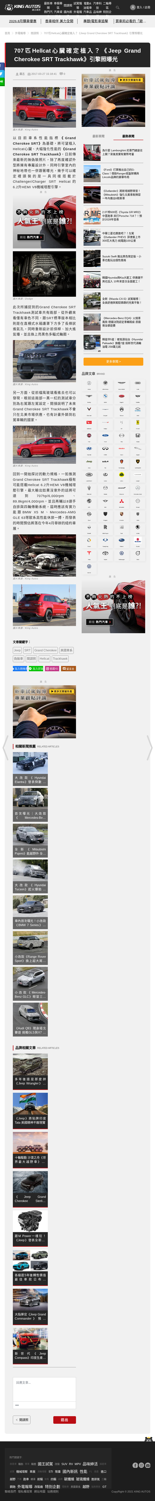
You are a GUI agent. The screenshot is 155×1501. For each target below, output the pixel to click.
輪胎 (20, 1464)
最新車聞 (48, 5)
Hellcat (44, 658)
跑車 (26, 1479)
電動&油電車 (87, 5)
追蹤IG (54, 668)
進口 (103, 1471)
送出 (64, 1420)
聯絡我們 (10, 1491)
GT (104, 1486)
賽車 (27, 1464)
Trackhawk (60, 658)
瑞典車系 (95, 1486)
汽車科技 (97, 5)
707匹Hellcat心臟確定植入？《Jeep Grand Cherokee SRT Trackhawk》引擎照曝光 (93, 33)
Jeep (17, 650)
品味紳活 (97, 14)
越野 (13, 1479)
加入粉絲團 (21, 668)
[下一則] (149, 748)
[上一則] (5, 748)
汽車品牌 (87, 14)
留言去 (70, 668)
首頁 (7, 33)
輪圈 (33, 1464)
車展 (32, 1471)
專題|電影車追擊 (95, 21)
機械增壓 (22, 1471)
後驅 (46, 1479)
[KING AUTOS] (23, 7)
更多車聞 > (113, 361)
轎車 (33, 1479)
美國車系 (66, 650)
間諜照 (68, 5)
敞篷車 (13, 1464)
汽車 (19, 1479)
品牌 (60, 1479)
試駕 (12, 1471)
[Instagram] (141, 1465)
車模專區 (58, 5)
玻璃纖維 (83, 1479)
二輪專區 (107, 5)
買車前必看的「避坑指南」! (132, 21)
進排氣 (95, 1479)
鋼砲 (13, 1486)
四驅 (53, 1479)
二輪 (104, 1479)
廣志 (22, 73)
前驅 (40, 1479)
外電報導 (78, 14)
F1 (90, 1471)
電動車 (65, 1486)
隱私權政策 (25, 1491)
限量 (58, 1471)
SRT (27, 650)
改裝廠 (38, 1486)
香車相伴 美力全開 (59, 21)
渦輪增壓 (41, 1471)
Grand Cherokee (45, 650)
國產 (96, 1471)
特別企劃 (107, 14)
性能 (83, 1472)
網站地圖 (39, 1491)
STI (51, 1471)
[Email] (147, 1465)
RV (71, 1464)
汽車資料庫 (58, 14)
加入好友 (38, 668)
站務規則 (53, 1491)
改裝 (57, 1464)
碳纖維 (69, 1479)
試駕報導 (78, 5)
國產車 (103, 1464)
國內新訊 (68, 14)
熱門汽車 (48, 14)
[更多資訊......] (17, 1405)
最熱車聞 (128, 136)
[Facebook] (135, 1465)
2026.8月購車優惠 (22, 21)
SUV (64, 1464)
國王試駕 (45, 1464)
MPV (78, 1464)
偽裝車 (18, 658)
